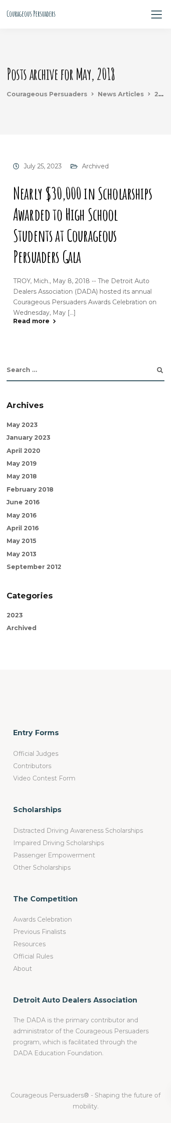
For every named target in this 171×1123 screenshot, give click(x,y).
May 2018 (22, 476)
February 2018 (30, 489)
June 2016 (23, 502)
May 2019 (22, 463)
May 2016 (22, 515)
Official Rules (33, 956)
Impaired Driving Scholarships (58, 843)
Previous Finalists (39, 932)
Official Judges (35, 754)
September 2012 (34, 567)
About (22, 969)
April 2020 (23, 451)
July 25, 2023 (43, 166)
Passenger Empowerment (54, 855)
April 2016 (23, 528)
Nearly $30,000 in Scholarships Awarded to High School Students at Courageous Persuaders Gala (82, 224)
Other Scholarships (42, 867)
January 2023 (28, 437)
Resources (29, 944)
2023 (15, 615)
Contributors (32, 766)
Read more (31, 321)
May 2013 (21, 554)
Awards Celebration (42, 919)
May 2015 (21, 541)
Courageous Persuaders (31, 13)
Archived (95, 166)
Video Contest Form (44, 778)
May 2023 (22, 425)
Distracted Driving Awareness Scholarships (78, 831)
